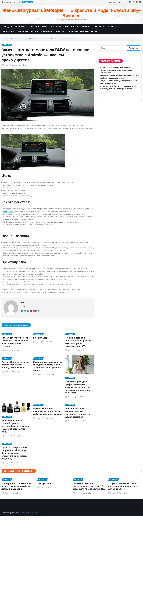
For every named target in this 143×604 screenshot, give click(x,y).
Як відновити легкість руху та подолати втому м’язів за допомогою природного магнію (47, 366)
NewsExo (23, 513)
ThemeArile (33, 513)
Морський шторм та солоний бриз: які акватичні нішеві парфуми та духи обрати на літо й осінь (15, 426)
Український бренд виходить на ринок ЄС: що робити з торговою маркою (47, 411)
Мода (44, 26)
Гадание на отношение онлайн (82, 31)
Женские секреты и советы (77, 26)
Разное (34, 31)
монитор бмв (8, 211)
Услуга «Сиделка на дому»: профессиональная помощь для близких (15, 364)
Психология (9, 31)
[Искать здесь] (141, 26)
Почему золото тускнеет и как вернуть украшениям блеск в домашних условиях (15, 342)
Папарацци (99, 26)
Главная (5, 39)
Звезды (7, 26)
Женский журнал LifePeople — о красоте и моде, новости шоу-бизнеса (71, 13)
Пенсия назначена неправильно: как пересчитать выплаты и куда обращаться (77, 412)
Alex (6, 65)
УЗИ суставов (40, 337)
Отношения (56, 26)
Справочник (47, 31)
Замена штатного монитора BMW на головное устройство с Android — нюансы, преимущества (42, 39)
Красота (34, 26)
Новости (60, 31)
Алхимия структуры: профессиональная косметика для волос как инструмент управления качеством (78, 387)
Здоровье (112, 26)
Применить (133, 48)
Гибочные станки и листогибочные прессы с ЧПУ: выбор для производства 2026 (78, 342)
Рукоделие (23, 31)
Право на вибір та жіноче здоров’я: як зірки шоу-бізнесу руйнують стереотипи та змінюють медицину (14, 453)
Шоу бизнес (20, 26)
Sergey (39, 374)
